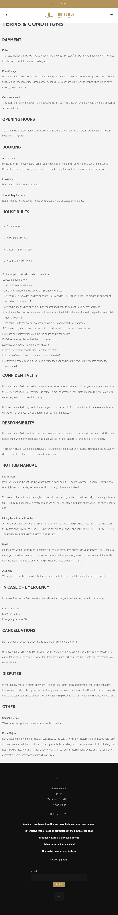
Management (59, 788)
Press (59, 794)
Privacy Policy (59, 805)
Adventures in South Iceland (59, 844)
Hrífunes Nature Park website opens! (59, 838)
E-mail (34, 871)
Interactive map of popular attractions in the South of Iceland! (59, 831)
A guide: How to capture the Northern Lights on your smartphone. (59, 824)
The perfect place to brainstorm (59, 851)
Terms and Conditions (59, 799)
